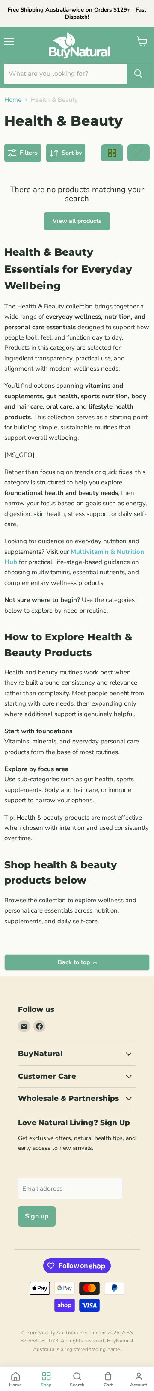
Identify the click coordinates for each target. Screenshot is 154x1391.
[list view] (138, 152)
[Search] (138, 74)
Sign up (37, 1216)
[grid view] (112, 152)
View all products (77, 221)
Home (12, 100)
